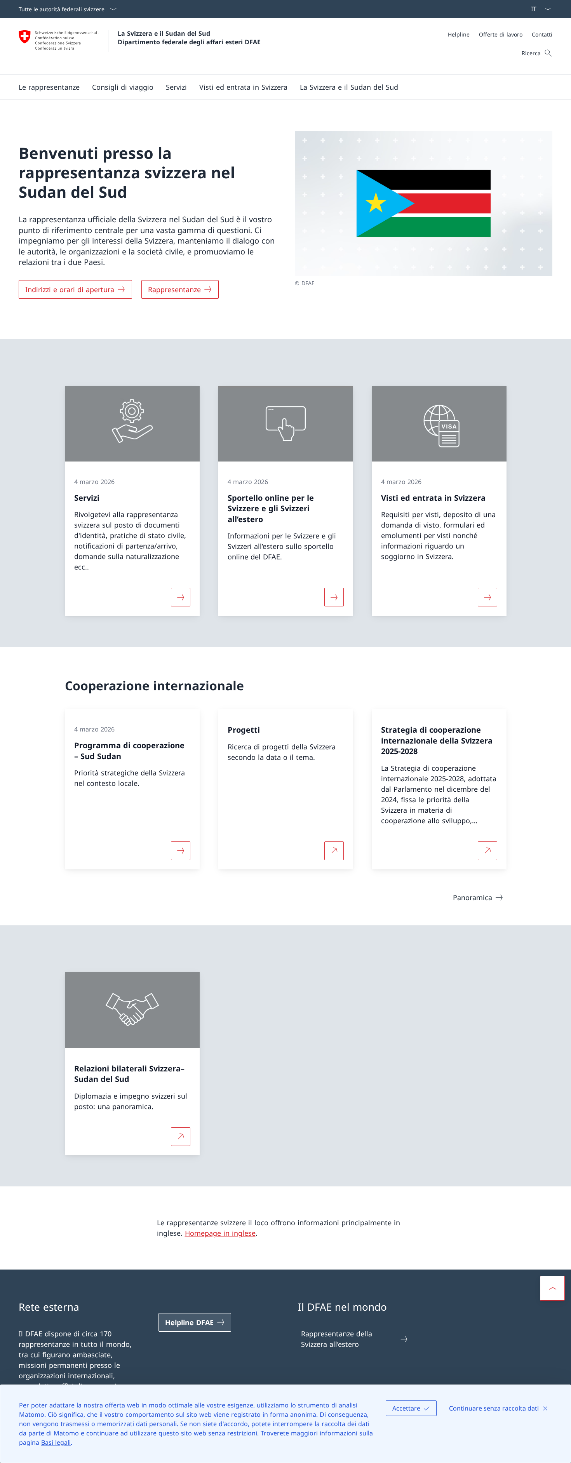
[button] (49, 87)
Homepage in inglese (220, 1233)
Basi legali (56, 1442)
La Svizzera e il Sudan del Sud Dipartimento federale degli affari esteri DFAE (189, 37)
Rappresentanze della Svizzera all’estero (336, 1339)
